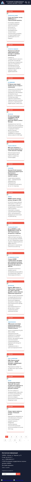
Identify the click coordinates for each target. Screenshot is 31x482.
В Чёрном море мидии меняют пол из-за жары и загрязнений (15, 86)
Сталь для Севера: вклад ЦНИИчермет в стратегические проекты (15, 19)
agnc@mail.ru (9, 457)
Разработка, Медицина (13, 49)
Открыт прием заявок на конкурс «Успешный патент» (15, 413)
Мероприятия (11, 285)
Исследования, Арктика (13, 257)
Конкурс (10, 196)
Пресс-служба (5, 467)
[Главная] (3, 3)
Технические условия (13, 15)
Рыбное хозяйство (12, 145)
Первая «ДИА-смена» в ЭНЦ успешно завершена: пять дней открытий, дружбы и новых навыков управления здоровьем (15, 290)
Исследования (11, 82)
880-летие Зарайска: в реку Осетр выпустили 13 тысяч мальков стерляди (15, 149)
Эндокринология (12, 322)
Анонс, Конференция (12, 358)
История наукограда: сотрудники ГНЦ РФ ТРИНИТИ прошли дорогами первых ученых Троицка (15, 118)
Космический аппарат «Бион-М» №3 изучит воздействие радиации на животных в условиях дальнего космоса (15, 385)
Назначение (10, 168)
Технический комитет (13, 227)
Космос (9, 380)
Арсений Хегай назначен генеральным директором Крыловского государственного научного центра (15, 173)
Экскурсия (10, 114)
